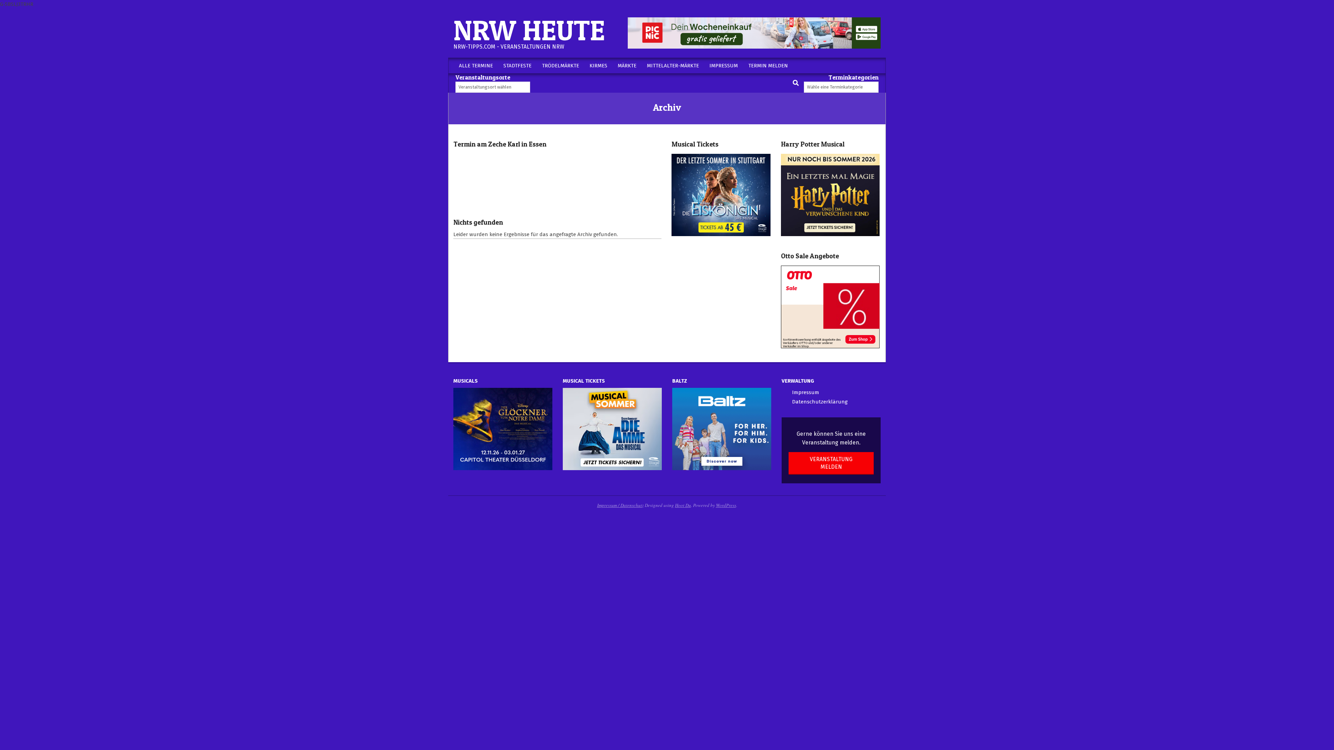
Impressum (805, 392)
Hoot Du (683, 505)
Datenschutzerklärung (820, 402)
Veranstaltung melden (831, 463)
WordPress (726, 505)
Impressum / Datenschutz (620, 505)
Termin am (499, 144)
